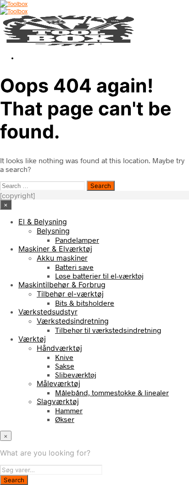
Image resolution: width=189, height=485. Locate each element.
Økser (64, 419)
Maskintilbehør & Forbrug (62, 284)
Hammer (69, 410)
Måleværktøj (58, 383)
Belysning (53, 230)
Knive (64, 357)
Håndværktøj (59, 348)
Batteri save (74, 266)
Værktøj (32, 338)
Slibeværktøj (75, 374)
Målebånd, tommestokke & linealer (112, 392)
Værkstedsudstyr (48, 311)
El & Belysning (42, 221)
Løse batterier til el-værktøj (99, 275)
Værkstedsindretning (73, 320)
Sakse (64, 365)
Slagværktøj (58, 401)
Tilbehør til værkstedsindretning (108, 329)
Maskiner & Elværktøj (55, 248)
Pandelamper (77, 239)
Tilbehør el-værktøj (70, 293)
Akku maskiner (62, 257)
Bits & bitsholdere (84, 302)
